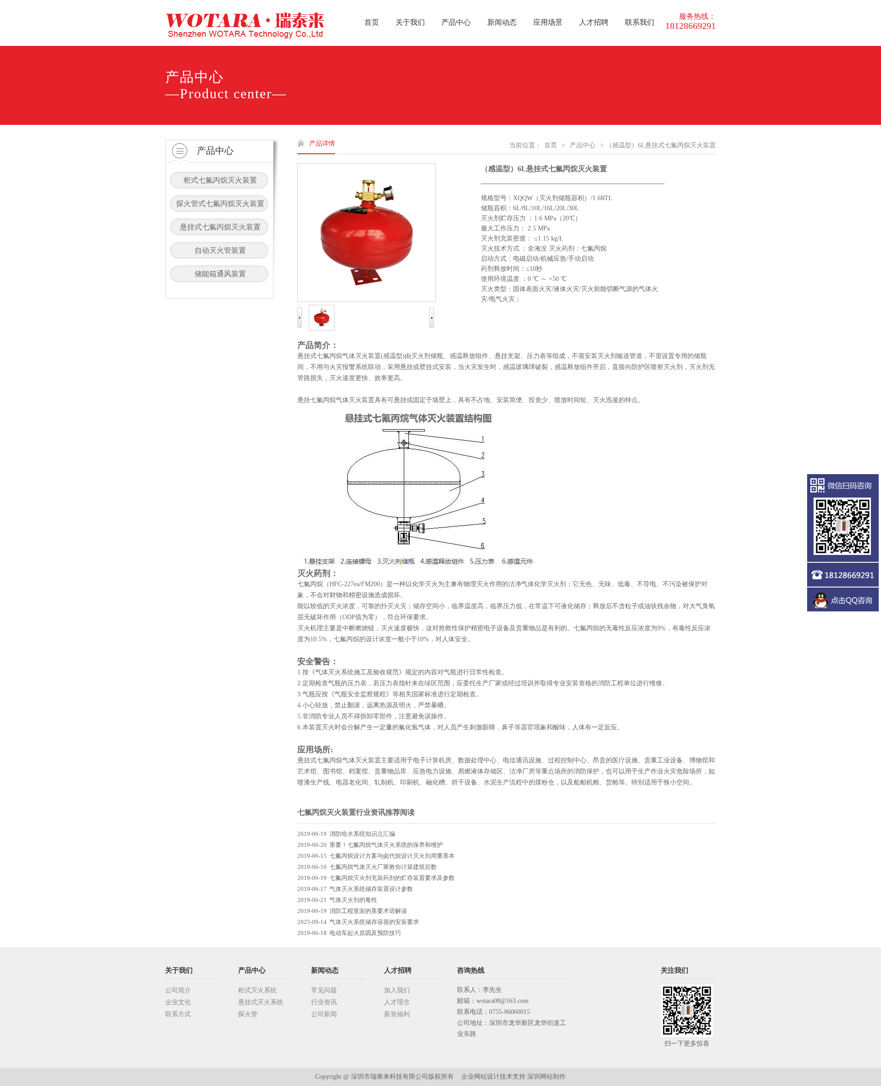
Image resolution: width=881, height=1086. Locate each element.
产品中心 (583, 145)
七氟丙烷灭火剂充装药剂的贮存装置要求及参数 (392, 877)
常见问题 (324, 990)
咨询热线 (471, 970)
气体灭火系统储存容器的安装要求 (374, 921)
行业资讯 (324, 1002)
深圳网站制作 (546, 1076)
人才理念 (397, 1002)
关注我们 (674, 970)
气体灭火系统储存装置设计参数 (371, 888)
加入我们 (397, 990)
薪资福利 (397, 1014)
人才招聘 (398, 970)
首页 (550, 145)
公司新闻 (324, 1014)
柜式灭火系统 (257, 990)
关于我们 (179, 970)
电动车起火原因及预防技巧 (365, 932)
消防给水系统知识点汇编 (362, 833)
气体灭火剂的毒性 (353, 899)
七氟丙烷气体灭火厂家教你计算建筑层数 (383, 866)
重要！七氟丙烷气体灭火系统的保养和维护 (386, 844)
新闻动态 (325, 970)
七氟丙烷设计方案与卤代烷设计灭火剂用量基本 (392, 855)
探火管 (247, 1014)
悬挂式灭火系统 (260, 1002)
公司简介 (178, 990)
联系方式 (178, 1014)
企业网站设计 (480, 1076)
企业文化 (178, 1002)
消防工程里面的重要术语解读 (368, 910)
